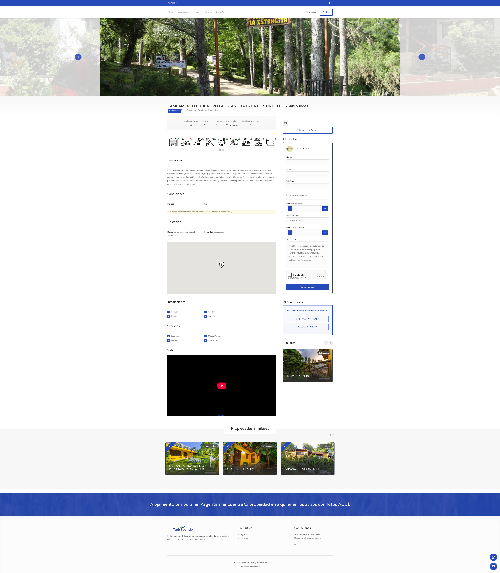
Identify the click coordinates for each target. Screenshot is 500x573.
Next (421, 57)
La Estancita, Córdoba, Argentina (200, 110)
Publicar (326, 12)
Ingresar (312, 12)
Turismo (208, 12)
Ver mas (221, 415)
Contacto (220, 12)
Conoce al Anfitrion (307, 130)
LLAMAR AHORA (308, 327)
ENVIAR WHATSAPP (309, 319)
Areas (196, 12)
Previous (78, 57)
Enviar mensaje (307, 287)
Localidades (183, 12)
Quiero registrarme (298, 195)
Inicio (171, 12)
